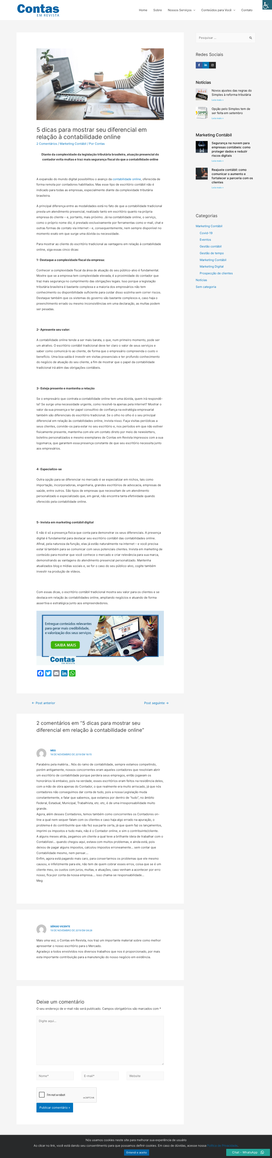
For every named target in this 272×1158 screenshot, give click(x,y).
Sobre (157, 10)
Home (143, 10)
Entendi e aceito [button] (136, 1152)
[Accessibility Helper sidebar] (267, 5)
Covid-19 (206, 233)
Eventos (205, 239)
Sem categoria (206, 287)
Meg (53, 750)
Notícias (201, 280)
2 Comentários (46, 144)
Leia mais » (218, 100)
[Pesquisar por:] (225, 38)
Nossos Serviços (180, 10)
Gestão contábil (211, 246)
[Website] (145, 1077)
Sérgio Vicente (60, 926)
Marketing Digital (212, 266)
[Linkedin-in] (206, 65)
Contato (246, 10)
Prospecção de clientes (216, 273)
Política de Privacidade (222, 1145)
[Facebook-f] (199, 65)
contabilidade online (127, 179)
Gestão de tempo (212, 253)
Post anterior (43, 703)
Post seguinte (156, 703)
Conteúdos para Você (216, 10)
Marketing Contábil (73, 144)
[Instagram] (212, 65)
